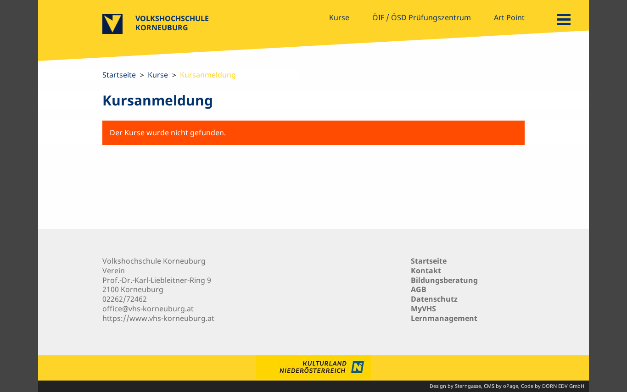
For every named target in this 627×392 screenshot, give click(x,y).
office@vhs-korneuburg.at (148, 309)
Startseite (119, 75)
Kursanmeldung (208, 75)
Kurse (339, 17)
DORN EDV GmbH (563, 385)
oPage (510, 385)
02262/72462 (124, 299)
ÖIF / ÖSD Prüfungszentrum (421, 17)
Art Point (509, 17)
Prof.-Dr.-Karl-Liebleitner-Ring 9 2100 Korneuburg (156, 285)
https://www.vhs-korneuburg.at (158, 318)
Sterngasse (468, 385)
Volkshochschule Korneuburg (172, 23)
